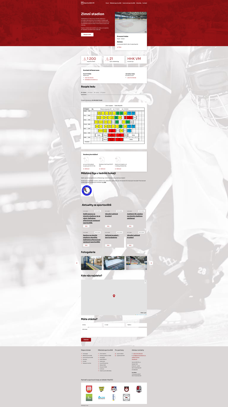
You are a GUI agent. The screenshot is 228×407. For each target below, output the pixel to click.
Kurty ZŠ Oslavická (104, 363)
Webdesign (83, 405)
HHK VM (98, 29)
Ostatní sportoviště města (105, 370)
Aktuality (138, 3)
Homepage (85, 353)
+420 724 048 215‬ (89, 77)
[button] (114, 295)
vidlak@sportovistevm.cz (91, 79)
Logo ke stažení (120, 353)
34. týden (83, 92)
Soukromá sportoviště (129, 3)
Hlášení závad (135, 357)
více (86, 226)
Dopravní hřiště (103, 367)
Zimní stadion (103, 353)
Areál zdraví (102, 361)
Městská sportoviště (115, 3)
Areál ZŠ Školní (103, 359)
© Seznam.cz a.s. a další (143, 314)
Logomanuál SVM (121, 355)
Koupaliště (102, 357)
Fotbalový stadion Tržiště (105, 355)
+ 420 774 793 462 (131, 77)
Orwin (87, 405)
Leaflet (137, 314)
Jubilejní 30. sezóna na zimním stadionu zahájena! (135, 216)
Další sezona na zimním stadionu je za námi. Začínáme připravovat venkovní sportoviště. (91, 218)
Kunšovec (102, 368)
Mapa (119, 47)
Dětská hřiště (103, 365)
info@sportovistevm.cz (139, 355)
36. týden (96, 92)
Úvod (107, 3)
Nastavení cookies (87, 363)
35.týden (90, 92)
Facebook (134, 359)
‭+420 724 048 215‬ (138, 353)
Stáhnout (87, 168)
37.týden (102, 92)
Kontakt (144, 3)
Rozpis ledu (87, 34)
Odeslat (86, 339)
